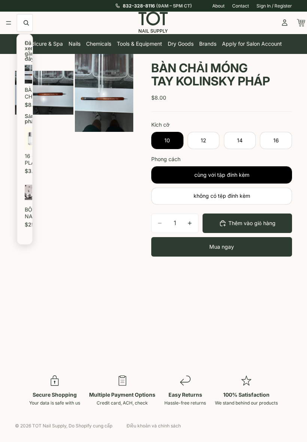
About (218, 6)
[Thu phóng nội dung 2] (104, 93)
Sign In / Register (274, 6)
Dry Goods (181, 43)
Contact (240, 6)
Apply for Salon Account (252, 43)
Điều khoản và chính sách (154, 426)
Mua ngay (221, 246)
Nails (74, 43)
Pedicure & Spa (44, 43)
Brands (207, 43)
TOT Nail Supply (49, 426)
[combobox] (26, 23)
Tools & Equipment (139, 43)
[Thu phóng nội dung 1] (44, 93)
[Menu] (8, 22)
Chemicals (98, 43)
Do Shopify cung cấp (90, 426)
